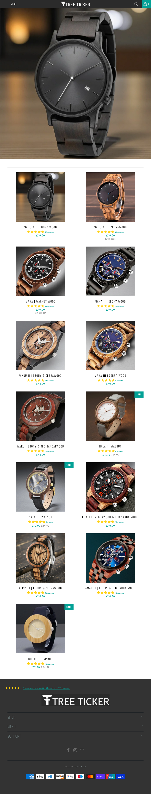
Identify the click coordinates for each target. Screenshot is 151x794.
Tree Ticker (79, 766)
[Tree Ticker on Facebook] (68, 750)
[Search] (137, 4)
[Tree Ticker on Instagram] (75, 750)
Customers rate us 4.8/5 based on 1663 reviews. (46, 688)
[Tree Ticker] (75, 4)
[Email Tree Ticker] (82, 750)
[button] (35, 232)
